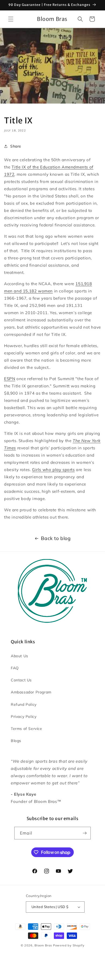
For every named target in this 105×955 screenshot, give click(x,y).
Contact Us (21, 680)
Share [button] (15, 146)
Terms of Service (26, 728)
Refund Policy (24, 704)
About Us (19, 655)
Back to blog (56, 538)
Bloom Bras (43, 945)
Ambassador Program (31, 692)
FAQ (15, 668)
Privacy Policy (23, 716)
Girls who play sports (53, 469)
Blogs (16, 740)
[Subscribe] (84, 833)
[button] (11, 19)
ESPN (9, 378)
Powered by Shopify (69, 945)
